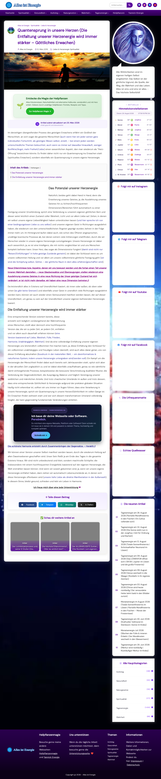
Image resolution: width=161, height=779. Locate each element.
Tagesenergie (101, 13)
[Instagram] (144, 6)
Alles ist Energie (23, 26)
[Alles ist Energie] (23, 5)
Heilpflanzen (119, 13)
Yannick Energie (136, 13)
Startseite (9, 13)
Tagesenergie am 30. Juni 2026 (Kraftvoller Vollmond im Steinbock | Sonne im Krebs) (135, 622)
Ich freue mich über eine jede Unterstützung (56, 487)
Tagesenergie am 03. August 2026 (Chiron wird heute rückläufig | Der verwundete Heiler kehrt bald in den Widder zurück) (135, 590)
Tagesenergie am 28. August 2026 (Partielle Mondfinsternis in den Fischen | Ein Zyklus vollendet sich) (135, 517)
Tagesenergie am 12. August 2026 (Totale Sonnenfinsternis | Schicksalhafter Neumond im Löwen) (135, 546)
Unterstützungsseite (79, 753)
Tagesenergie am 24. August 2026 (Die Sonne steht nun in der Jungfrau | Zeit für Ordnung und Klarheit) (135, 531)
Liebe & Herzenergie (48, 26)
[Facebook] (139, 6)
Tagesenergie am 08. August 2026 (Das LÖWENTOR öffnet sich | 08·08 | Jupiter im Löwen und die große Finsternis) (135, 560)
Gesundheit (39, 13)
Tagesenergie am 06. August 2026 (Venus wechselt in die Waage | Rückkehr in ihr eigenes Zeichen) (135, 574)
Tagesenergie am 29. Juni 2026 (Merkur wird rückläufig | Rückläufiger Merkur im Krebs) (135, 647)
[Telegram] (150, 6)
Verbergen (35, 168)
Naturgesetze (70, 13)
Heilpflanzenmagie (48, 753)
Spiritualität (23, 13)
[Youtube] (155, 6)
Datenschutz (133, 764)
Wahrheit (86, 13)
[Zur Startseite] (21, 749)
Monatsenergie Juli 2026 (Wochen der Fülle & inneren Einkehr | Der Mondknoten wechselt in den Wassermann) (135, 634)
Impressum (136, 761)
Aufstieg (54, 13)
